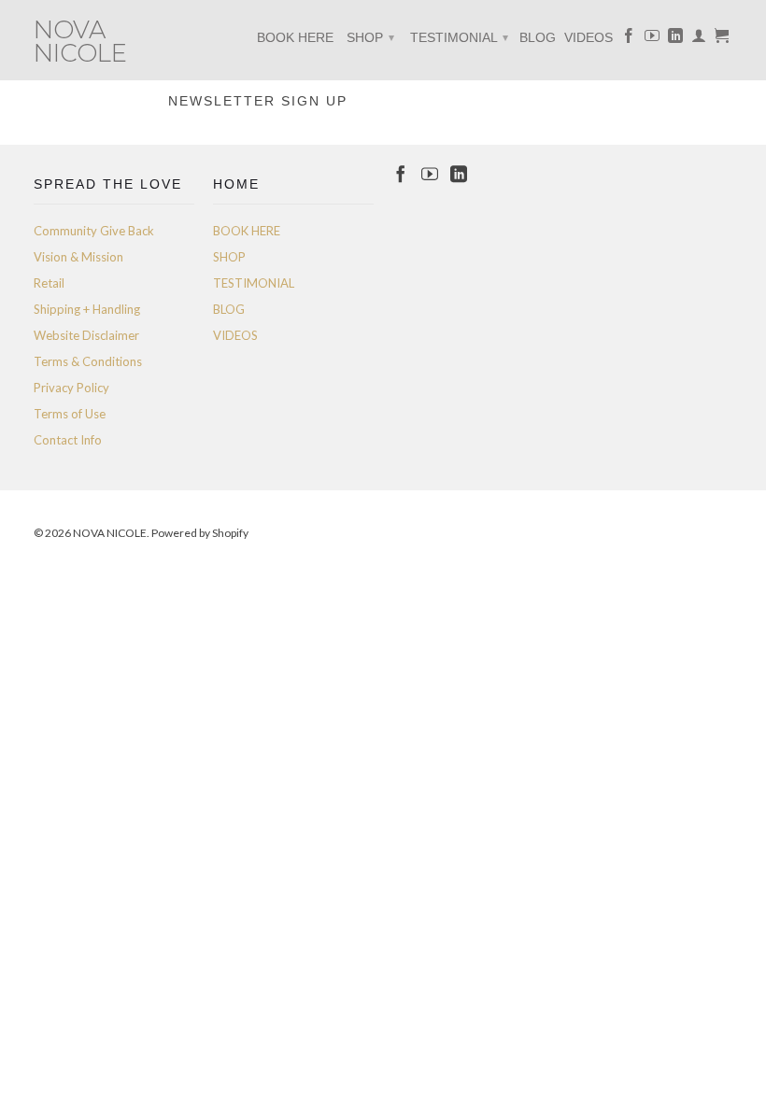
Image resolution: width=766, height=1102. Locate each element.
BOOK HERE (295, 37)
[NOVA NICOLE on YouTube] (652, 39)
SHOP (370, 37)
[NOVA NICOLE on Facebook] (628, 39)
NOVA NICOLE (80, 40)
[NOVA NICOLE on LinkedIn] (675, 39)
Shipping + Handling (87, 309)
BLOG (537, 37)
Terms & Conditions (88, 361)
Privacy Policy (71, 387)
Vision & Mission (78, 256)
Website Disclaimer (86, 335)
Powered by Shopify (199, 533)
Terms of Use (70, 413)
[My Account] (698, 39)
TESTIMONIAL (459, 37)
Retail (49, 283)
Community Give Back (94, 230)
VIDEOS (588, 37)
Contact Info (68, 439)
